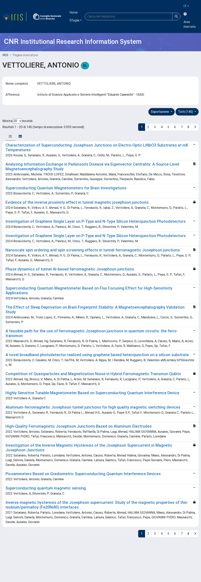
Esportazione (160, 112)
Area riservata (190, 24)
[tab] (10, 136)
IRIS (5, 55)
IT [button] (185, 6)
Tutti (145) (186, 112)
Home (73, 12)
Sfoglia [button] (74, 20)
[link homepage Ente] (47, 16)
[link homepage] (14, 16)
